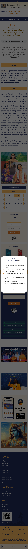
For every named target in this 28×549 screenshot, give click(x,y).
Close (14, 289)
